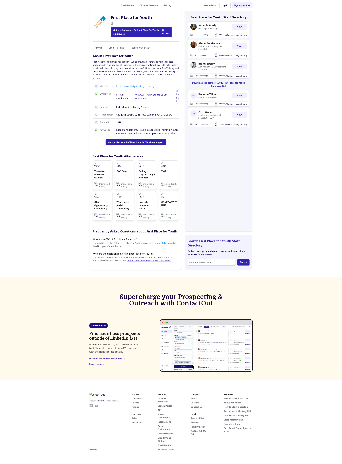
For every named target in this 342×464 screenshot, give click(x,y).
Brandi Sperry (206, 63)
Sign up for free (242, 5)
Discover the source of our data (106, 358)
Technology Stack (140, 47)
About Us (196, 398)
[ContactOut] (103, 5)
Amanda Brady (207, 25)
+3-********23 (201, 124)
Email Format (116, 47)
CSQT (163, 171)
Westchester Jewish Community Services (123, 205)
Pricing (167, 5)
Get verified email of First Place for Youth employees (136, 142)
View (239, 26)
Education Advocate (207, 97)
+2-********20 (201, 104)
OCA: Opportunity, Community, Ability (101, 205)
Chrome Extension (149, 5)
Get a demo (210, 5)
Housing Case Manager (208, 28)
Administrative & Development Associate (212, 68)
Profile (98, 47)
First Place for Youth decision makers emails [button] (149, 260)
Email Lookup (128, 5)
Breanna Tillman (208, 94)
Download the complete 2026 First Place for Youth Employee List (218, 84)
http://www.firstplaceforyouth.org (135, 86)
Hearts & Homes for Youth (144, 205)
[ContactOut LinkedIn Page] (91, 426)
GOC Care (121, 171)
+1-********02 (201, 35)
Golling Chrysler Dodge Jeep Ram (147, 174)
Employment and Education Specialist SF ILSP (210, 116)
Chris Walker (205, 112)
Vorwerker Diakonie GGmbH (99, 174)
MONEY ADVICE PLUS (169, 204)
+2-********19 (201, 76)
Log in (225, 5)
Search (243, 262)
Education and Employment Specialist (210, 47)
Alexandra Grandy (209, 43)
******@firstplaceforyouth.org (233, 35)
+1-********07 (201, 55)
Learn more (95, 364)
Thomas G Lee (100, 243)
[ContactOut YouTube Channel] (96, 426)
